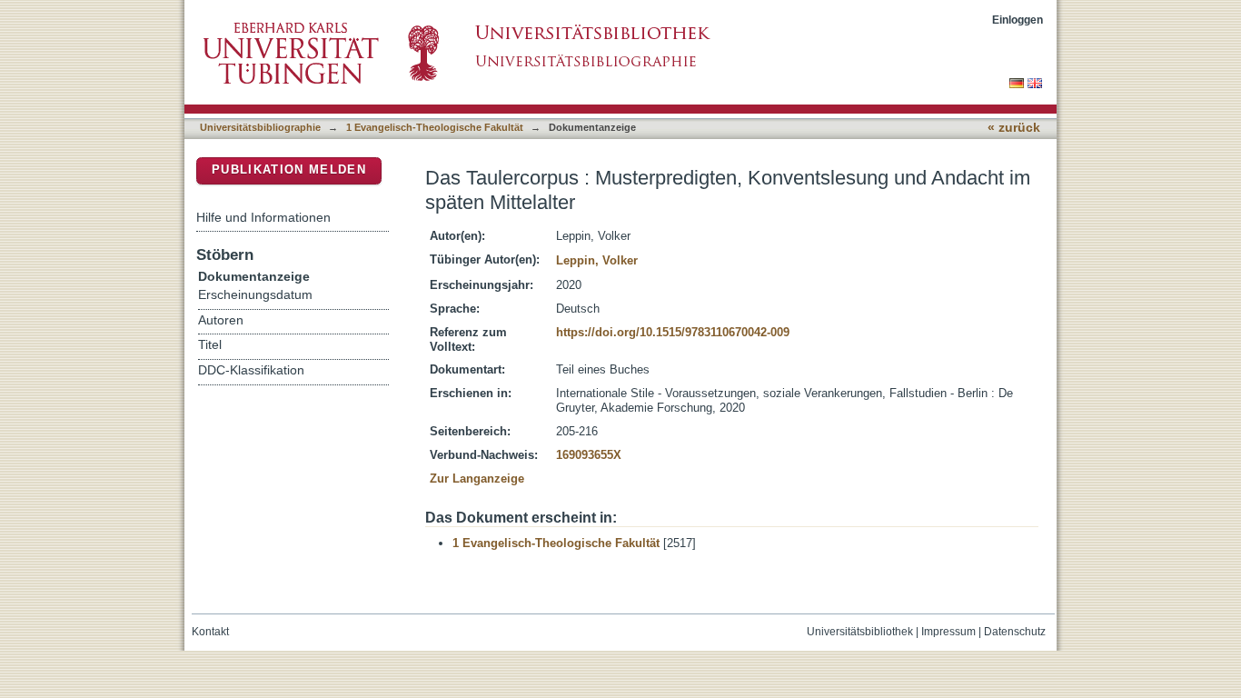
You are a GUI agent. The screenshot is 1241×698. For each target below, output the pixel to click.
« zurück (1014, 128)
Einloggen (1017, 19)
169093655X (588, 455)
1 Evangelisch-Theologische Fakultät (434, 127)
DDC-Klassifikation (251, 370)
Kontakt (210, 631)
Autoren (220, 320)
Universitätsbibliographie (260, 127)
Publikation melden (289, 169)
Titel (210, 345)
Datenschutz (1015, 631)
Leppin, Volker (597, 260)
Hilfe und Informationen (263, 217)
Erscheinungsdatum (255, 295)
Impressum (948, 631)
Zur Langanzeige (477, 478)
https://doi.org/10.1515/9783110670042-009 (672, 332)
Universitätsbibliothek (860, 631)
